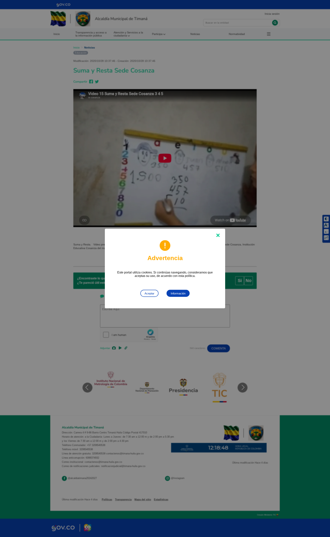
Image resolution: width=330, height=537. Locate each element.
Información (178, 293)
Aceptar (149, 293)
